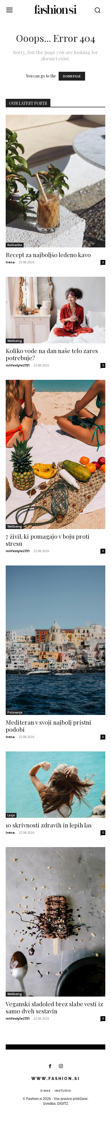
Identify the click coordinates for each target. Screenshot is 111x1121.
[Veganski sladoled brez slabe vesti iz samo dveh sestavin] (55, 921)
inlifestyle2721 (18, 365)
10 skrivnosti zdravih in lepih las (49, 825)
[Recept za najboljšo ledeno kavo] (55, 181)
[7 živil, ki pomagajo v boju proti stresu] (55, 454)
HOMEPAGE (72, 76)
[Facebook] (50, 1066)
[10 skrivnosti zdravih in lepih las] (55, 784)
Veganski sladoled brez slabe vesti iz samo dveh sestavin (54, 1007)
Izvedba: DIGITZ (55, 1104)
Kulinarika (14, 245)
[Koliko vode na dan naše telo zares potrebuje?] (55, 310)
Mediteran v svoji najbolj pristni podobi (48, 725)
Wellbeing (14, 341)
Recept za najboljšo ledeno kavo (48, 255)
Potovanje (14, 712)
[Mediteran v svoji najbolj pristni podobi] (55, 640)
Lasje (11, 815)
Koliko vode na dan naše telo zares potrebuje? (52, 354)
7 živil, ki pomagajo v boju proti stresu (48, 539)
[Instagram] (61, 1066)
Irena (10, 262)
